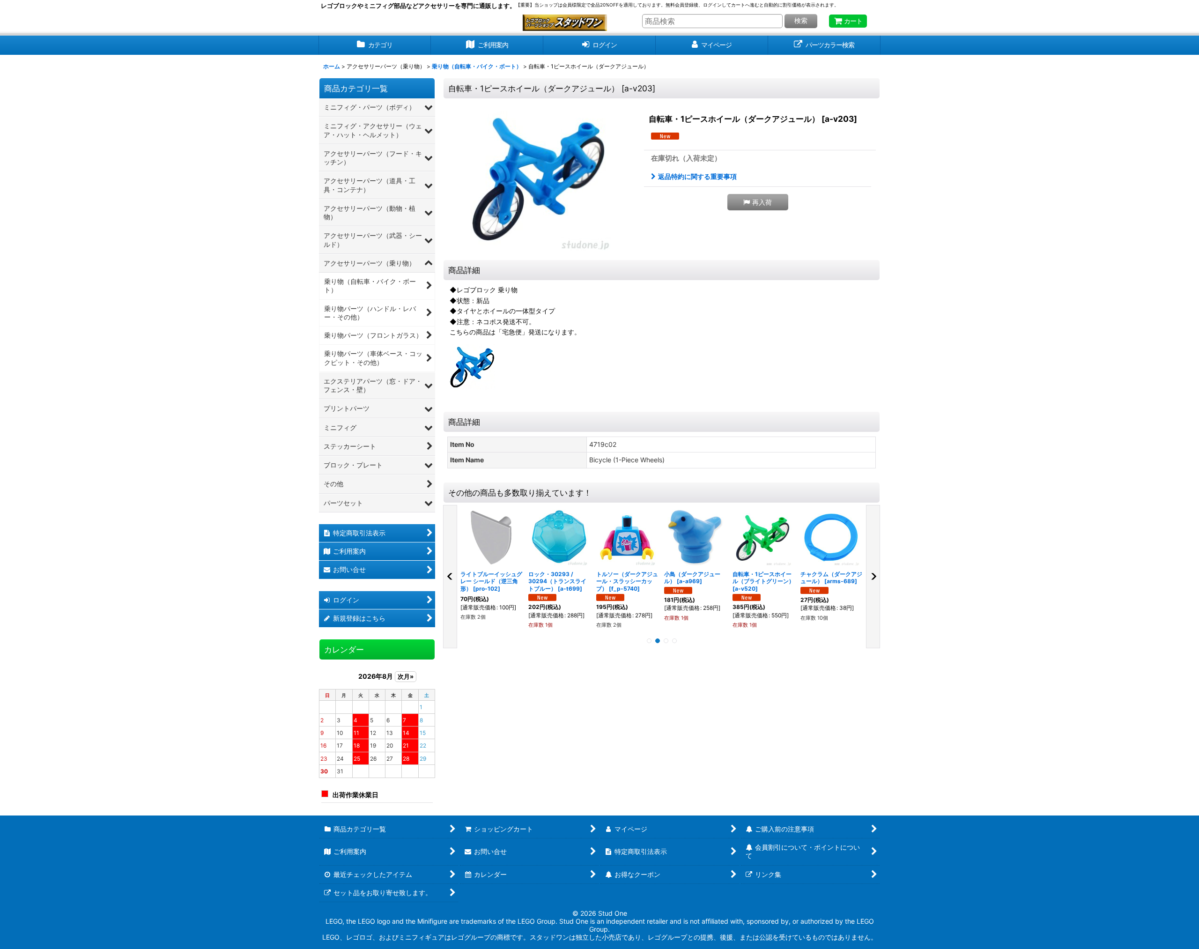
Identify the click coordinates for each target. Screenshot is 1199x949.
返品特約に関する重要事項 (697, 176)
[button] (757, 202)
